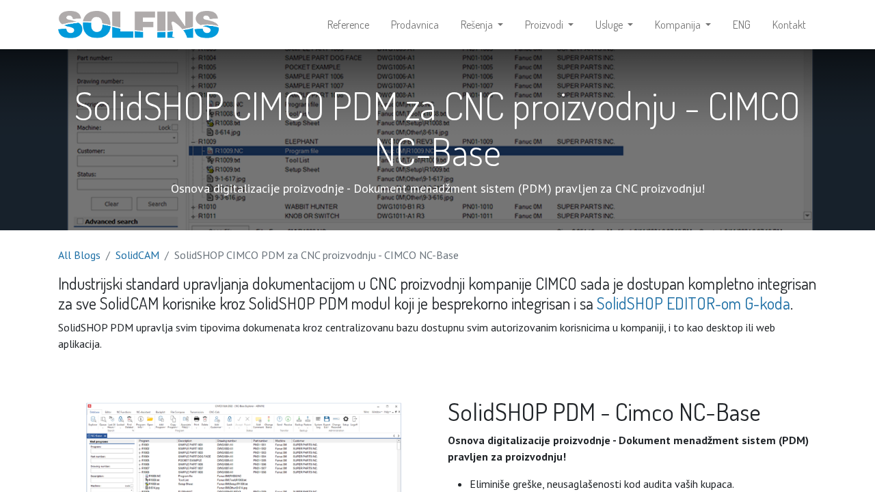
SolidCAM (137, 255)
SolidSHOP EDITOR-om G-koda (693, 303)
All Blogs (79, 255)
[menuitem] (348, 24)
